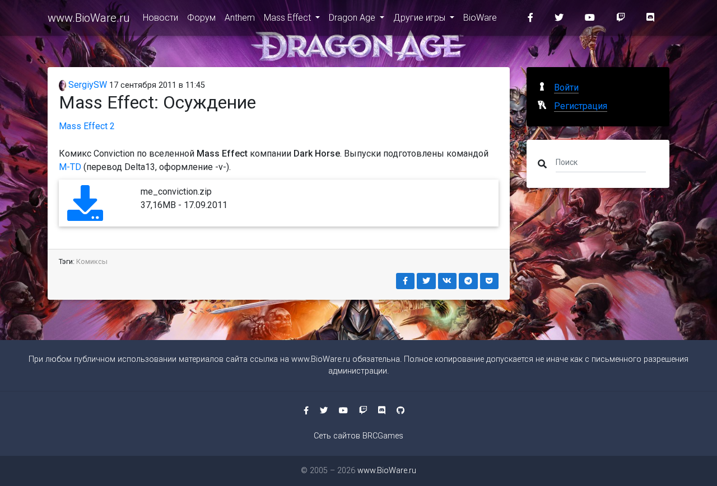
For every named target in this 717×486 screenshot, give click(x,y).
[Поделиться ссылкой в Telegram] (468, 281)
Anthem (240, 17)
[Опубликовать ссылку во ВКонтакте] (447, 281)
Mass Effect (288, 17)
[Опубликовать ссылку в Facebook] (405, 281)
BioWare (480, 17)
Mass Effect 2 (87, 126)
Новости (160, 17)
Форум (201, 17)
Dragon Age (353, 17)
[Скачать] (85, 213)
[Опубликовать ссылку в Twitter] (426, 281)
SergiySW (86, 84)
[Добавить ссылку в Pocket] (489, 281)
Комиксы (92, 261)
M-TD (70, 167)
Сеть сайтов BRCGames (358, 436)
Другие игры (420, 17)
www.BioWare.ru (88, 18)
